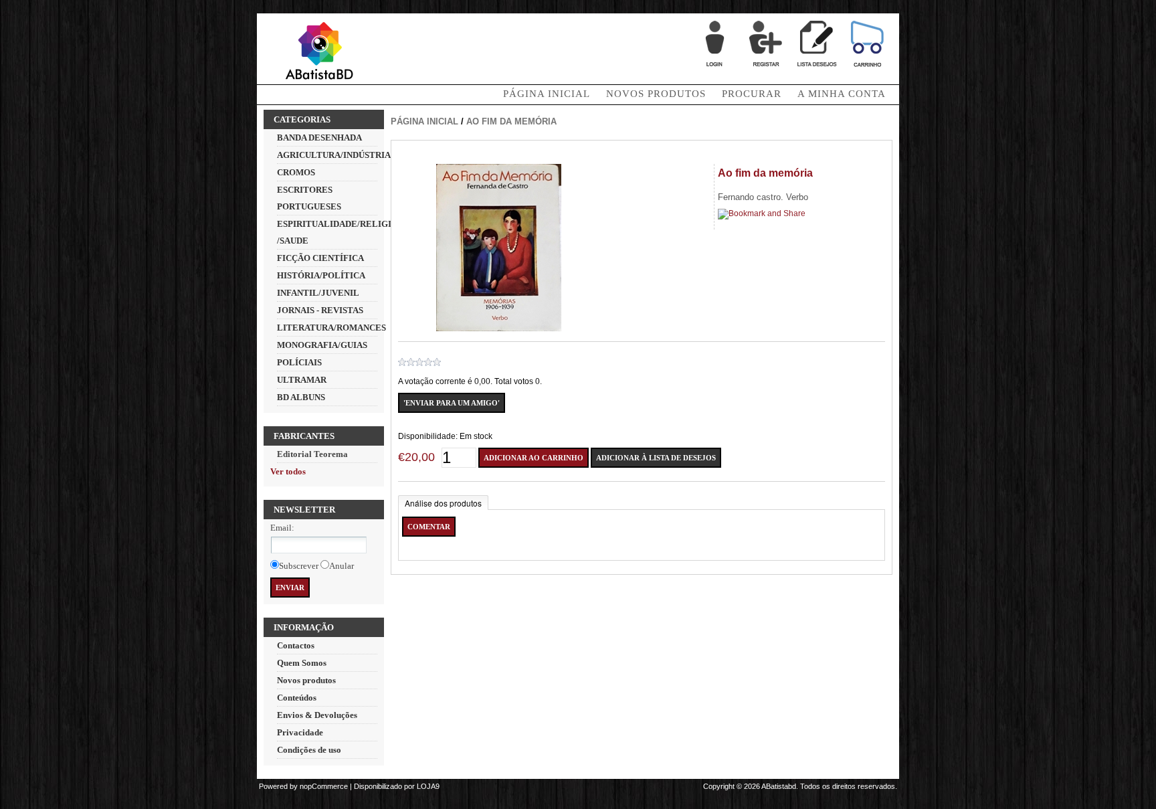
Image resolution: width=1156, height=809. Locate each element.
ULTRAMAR (301, 380)
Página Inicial (546, 93)
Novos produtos (656, 93)
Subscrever (298, 566)
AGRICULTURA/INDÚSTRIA (334, 155)
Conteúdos (296, 698)
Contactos (295, 645)
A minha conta (841, 93)
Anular (341, 566)
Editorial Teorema (312, 454)
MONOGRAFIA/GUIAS (322, 345)
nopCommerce (324, 786)
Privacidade (300, 732)
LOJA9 (428, 786)
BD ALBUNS (301, 397)
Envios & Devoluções (317, 715)
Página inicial (424, 121)
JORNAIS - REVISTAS (320, 310)
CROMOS (296, 172)
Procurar (751, 93)
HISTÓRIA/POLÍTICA (321, 275)
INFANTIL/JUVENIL (318, 293)
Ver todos (288, 471)
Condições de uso (309, 750)
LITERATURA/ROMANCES (331, 328)
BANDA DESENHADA (319, 137)
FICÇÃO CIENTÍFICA (320, 258)
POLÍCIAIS (299, 362)
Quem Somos (301, 663)
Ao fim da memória (511, 121)
